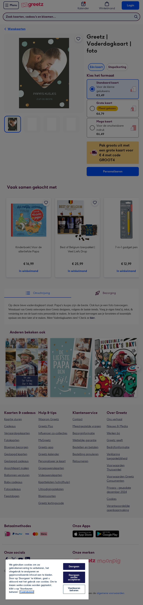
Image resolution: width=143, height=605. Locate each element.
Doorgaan (74, 566)
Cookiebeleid (27, 592)
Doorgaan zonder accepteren (74, 577)
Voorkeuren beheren (74, 589)
